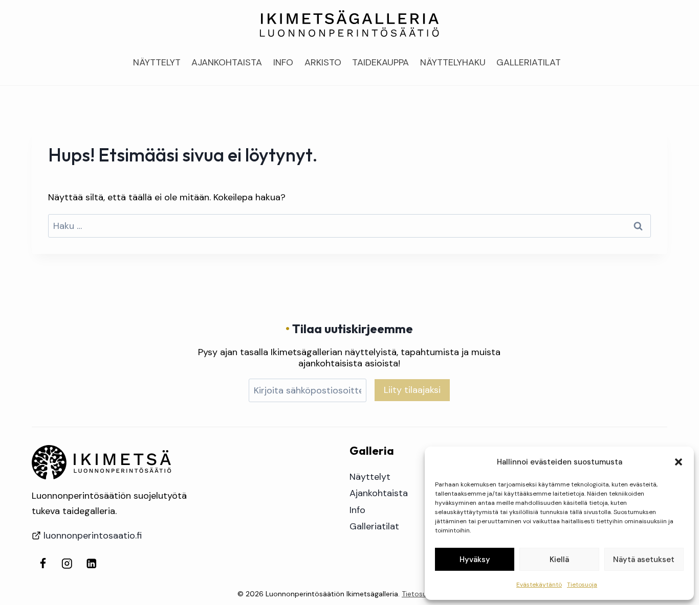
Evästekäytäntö (539, 584)
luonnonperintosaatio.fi (92, 535)
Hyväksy (475, 559)
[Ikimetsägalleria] (101, 462)
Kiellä (559, 559)
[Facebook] (43, 563)
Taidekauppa (380, 62)
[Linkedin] (91, 563)
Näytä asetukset (643, 559)
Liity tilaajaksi (412, 390)
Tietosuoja (582, 584)
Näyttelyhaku (453, 62)
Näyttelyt (157, 62)
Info (283, 62)
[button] (678, 462)
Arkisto (322, 62)
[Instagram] (67, 563)
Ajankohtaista (226, 62)
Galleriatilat (528, 62)
